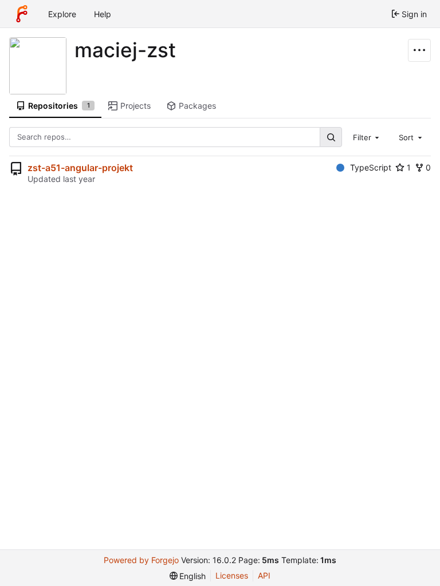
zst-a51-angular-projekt (80, 167)
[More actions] (419, 50)
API (264, 575)
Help (102, 14)
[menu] (188, 576)
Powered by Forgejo (141, 560)
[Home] (22, 13)
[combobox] (367, 136)
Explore (62, 14)
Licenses (231, 575)
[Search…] (330, 137)
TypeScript (370, 167)
